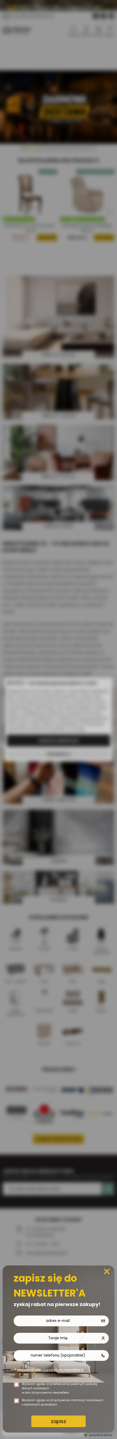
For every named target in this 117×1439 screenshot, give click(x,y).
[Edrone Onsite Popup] (58, 719)
